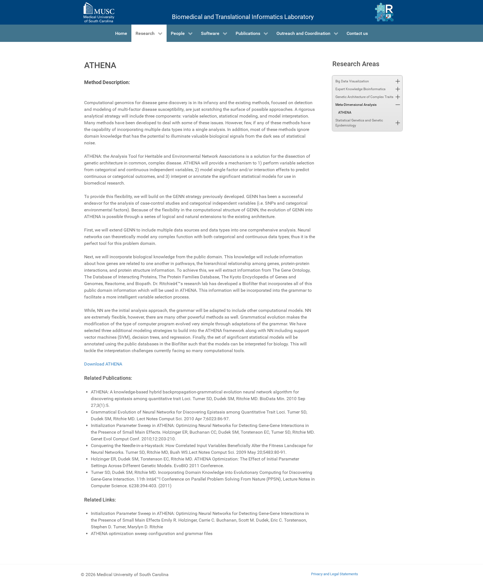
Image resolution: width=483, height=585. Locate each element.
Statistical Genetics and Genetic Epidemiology (359, 122)
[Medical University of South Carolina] (99, 12)
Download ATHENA (103, 364)
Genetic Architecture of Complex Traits (364, 97)
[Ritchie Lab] (384, 12)
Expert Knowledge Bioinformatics (360, 89)
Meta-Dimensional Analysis (356, 105)
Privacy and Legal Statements (334, 574)
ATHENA (344, 112)
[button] (398, 81)
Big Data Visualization (352, 81)
